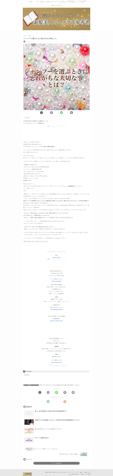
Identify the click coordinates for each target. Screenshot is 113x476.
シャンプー (26, 385)
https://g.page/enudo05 (56, 281)
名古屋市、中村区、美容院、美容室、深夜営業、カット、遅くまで (69, 385)
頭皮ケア (81, 472)
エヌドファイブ (43, 385)
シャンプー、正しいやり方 (52, 385)
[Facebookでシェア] (51, 112)
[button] (71, 112)
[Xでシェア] (41, 112)
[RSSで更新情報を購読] (64, 401)
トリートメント (70, 472)
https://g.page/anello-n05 (56, 362)
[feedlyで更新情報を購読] (48, 401)
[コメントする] (73, 392)
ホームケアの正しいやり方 (61, 472)
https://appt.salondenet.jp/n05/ (56, 309)
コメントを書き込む (56, 463)
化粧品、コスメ (87, 472)
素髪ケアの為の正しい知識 (34, 385)
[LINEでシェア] (61, 112)
